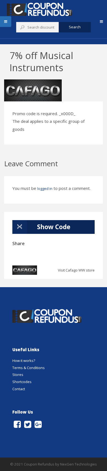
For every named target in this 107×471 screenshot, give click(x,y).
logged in (44, 188)
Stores (17, 374)
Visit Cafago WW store (76, 270)
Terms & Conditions (28, 367)
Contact (18, 388)
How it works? (23, 360)
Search (75, 26)
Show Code (53, 227)
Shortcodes (22, 381)
